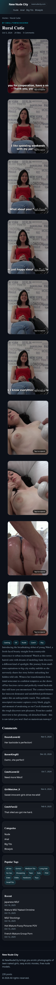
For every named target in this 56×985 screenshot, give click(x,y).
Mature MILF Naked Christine (19, 909)
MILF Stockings (12, 917)
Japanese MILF (11, 901)
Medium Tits (30, 868)
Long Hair (44, 868)
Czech (33, 642)
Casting (7, 642)
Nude (15, 10)
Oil (16, 642)
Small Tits (10, 882)
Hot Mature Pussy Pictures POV (20, 925)
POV (46, 873)
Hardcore (27, 877)
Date (8, 877)
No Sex (9, 873)
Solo (39, 873)
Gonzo (18, 868)
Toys (36, 877)
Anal (22, 10)
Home (5, 18)
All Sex (8, 868)
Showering (20, 873)
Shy (42, 642)
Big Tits (29, 10)
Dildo (16, 877)
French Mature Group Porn (18, 933)
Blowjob (39, 10)
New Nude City (18, 4)
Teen (31, 873)
